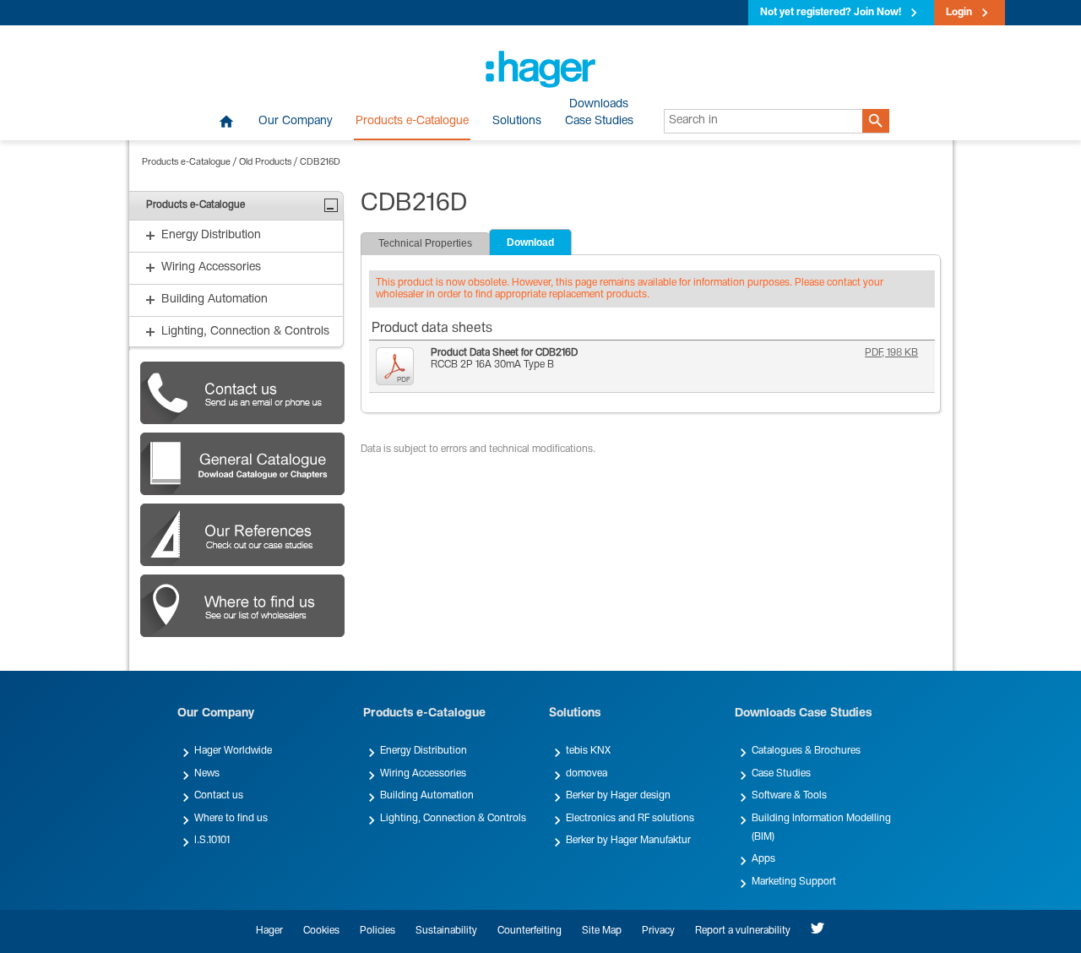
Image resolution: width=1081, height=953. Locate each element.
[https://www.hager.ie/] (540, 69)
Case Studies (781, 774)
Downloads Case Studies (803, 714)
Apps (763, 859)
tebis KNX (588, 751)
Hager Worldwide (233, 751)
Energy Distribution (423, 751)
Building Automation (427, 796)
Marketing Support (794, 882)
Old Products (265, 162)
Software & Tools (789, 796)
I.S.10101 (212, 841)
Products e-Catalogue (412, 122)
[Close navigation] (331, 205)
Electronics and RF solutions (630, 819)
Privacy (658, 931)
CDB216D (320, 162)
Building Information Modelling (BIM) (821, 828)
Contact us (218, 796)
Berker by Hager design (618, 796)
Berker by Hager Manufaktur (628, 841)
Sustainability (446, 931)
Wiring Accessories (423, 774)
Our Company (295, 122)
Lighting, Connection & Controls (453, 819)
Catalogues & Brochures (806, 751)
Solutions (516, 122)
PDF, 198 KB (891, 353)
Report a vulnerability (742, 931)
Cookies (321, 931)
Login (959, 13)
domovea (586, 774)
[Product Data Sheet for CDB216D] (399, 366)
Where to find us (231, 819)
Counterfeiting (529, 931)
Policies (377, 931)
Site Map (602, 931)
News (207, 774)
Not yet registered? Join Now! (830, 13)
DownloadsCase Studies (599, 113)
